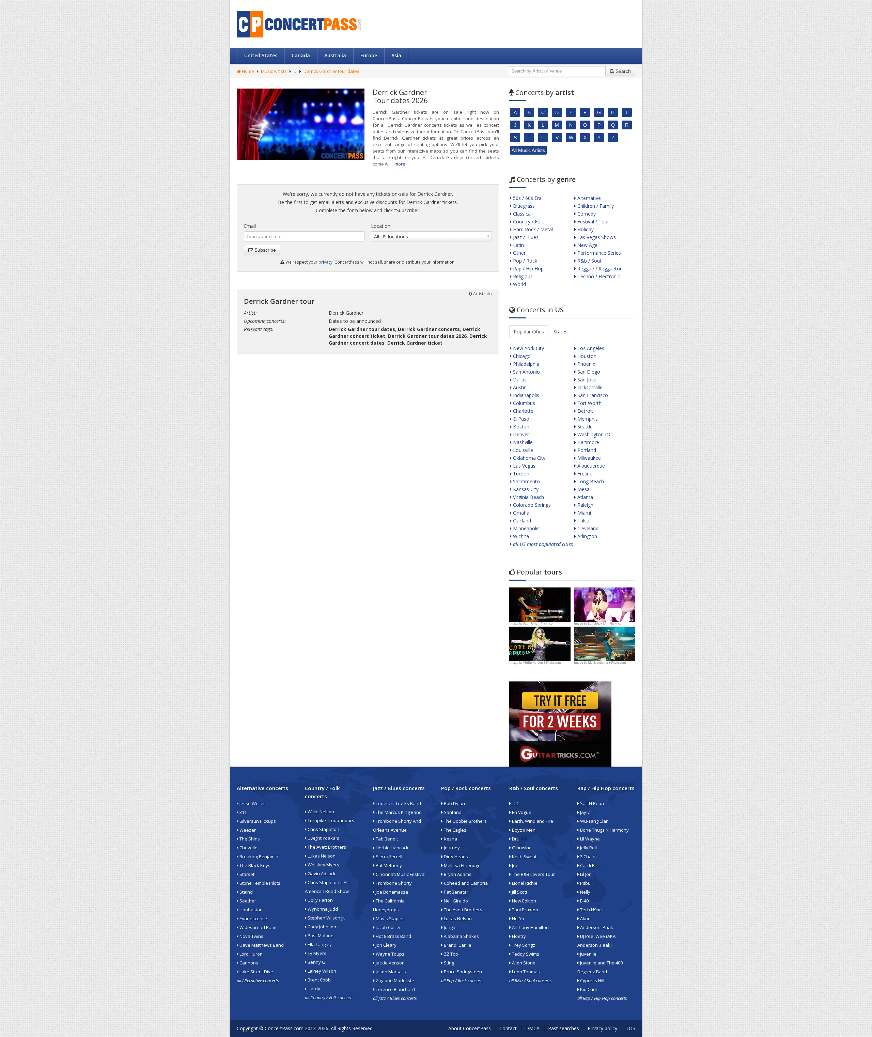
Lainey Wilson (321, 971)
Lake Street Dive (255, 972)
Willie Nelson (320, 811)
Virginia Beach (528, 497)
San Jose (586, 379)
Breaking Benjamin (258, 856)
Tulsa (582, 520)
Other (519, 253)
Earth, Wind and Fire (532, 821)
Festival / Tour (592, 221)
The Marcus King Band (398, 812)
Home (247, 71)
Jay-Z (584, 812)
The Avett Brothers (326, 847)
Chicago (521, 356)
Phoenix (585, 364)
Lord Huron (250, 954)
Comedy (586, 213)
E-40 (584, 901)
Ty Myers (316, 953)
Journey (451, 848)
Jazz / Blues (525, 237)
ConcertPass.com (284, 1028)
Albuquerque (590, 465)
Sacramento (526, 481)
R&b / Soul (588, 260)
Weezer (247, 830)
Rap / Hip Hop (528, 268)
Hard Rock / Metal (532, 229)
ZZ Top (450, 954)
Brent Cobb (319, 980)
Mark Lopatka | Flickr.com (607, 662)
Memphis (587, 418)
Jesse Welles (252, 803)
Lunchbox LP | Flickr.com (606, 623)
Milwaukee (588, 458)
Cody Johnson (321, 927)
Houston (586, 356)
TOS (630, 1028)
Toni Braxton (524, 910)
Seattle (584, 426)
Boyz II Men (523, 830)
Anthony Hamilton (530, 927)
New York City (528, 348)
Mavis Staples (390, 918)
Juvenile (587, 954)
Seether (247, 901)
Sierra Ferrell (388, 856)
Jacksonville (589, 387)
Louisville (522, 450)
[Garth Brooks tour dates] (604, 643)
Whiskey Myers (323, 865)
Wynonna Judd (322, 909)
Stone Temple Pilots (259, 883)
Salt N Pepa (591, 803)
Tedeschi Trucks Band (398, 803)
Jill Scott (519, 892)
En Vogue (521, 812)
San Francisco (592, 395)
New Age (586, 245)
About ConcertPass (469, 1028)
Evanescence (252, 918)
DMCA (532, 1028)
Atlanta (584, 497)
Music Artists (274, 71)
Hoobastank (251, 910)
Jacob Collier (388, 927)
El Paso (520, 418)
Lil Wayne (589, 839)
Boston (520, 426)
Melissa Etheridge (462, 865)
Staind (245, 892)
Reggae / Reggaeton (599, 268)
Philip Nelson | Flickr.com (542, 662)
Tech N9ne (590, 910)
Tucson (520, 473)
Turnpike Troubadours (330, 820)
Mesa (583, 489)
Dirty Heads (455, 856)
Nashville (522, 442)
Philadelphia (525, 364)
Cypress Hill (591, 980)
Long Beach (590, 481)
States (560, 331)
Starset (246, 874)
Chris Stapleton (323, 829)
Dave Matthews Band (261, 945)
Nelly (584, 892)
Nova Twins (250, 936)
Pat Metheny (388, 865)
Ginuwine (521, 848)
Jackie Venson (390, 963)
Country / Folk (528, 221)
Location (380, 226)
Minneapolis (526, 528)
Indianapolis (525, 395)
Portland (586, 450)
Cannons (248, 963)
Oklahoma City (528, 458)
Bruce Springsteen (462, 972)
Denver (520, 434)
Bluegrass (523, 206)
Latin (518, 245)
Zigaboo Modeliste (394, 980)
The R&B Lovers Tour (533, 874)
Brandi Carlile (457, 945)
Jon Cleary (385, 945)
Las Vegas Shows (596, 237)
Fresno (584, 473)
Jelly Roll (588, 848)
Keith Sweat (523, 856)
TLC (515, 803)
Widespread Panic (257, 927)
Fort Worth (589, 403)
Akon (585, 918)
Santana (452, 812)
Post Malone (320, 935)
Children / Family (595, 206)
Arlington (586, 536)
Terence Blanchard (395, 989)
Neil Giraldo (455, 901)
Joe (514, 865)
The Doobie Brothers (465, 821)
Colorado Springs (531, 505)
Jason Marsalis (390, 972)
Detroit (584, 411)
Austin (519, 387)
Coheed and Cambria (465, 883)
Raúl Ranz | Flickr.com (539, 623)
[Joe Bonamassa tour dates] (540, 604)
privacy (325, 262)
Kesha (450, 839)
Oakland (521, 520)
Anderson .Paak (596, 927)
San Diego (588, 371)
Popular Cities (529, 331)
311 (242, 812)
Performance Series (598, 253)
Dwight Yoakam (323, 838)
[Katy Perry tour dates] (604, 604)
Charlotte (522, 411)
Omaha (520, 512)
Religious (522, 276)
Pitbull (586, 883)
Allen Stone (523, 963)
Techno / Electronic (598, 276)
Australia (335, 55)
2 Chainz (588, 856)
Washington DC (594, 434)
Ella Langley (319, 944)
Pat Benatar (455, 892)
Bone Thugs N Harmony (604, 830)
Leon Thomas (525, 972)
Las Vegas (523, 465)
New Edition (523, 901)
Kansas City (525, 489)
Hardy (313, 989)
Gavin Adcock (321, 873)
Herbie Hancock (391, 848)
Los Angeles (590, 348)
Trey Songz (523, 945)
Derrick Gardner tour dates (331, 71)
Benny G (316, 962)
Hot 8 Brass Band (393, 936)
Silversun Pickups (257, 821)
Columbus (523, 403)
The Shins (249, 839)
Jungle (449, 927)
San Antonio (526, 371)
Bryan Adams (457, 874)
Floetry (518, 936)
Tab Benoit (386, 839)
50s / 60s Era (527, 198)
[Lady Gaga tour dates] (540, 643)
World (519, 284)
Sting (448, 963)
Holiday (585, 229)
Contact (508, 1028)
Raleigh (584, 505)
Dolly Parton (320, 900)
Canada (301, 55)
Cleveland (587, 528)
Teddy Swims (525, 954)
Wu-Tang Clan (594, 821)
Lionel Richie (524, 883)
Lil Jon (585, 874)
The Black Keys (254, 865)
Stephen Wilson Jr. (326, 918)
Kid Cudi (588, 989)
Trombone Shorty (393, 883)
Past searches (563, 1028)
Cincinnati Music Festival (400, 874)
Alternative (588, 198)
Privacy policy (602, 1028)
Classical (522, 213)
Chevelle (248, 848)
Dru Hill (519, 839)
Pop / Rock (524, 260)
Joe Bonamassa (391, 892)
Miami (583, 512)
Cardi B (587, 865)
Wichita (520, 536)
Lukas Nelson (321, 856)
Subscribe (264, 250)
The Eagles (454, 830)
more (399, 164)
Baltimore (587, 442)
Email (250, 226)
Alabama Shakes (461, 936)
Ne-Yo (517, 918)
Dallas (519, 379)
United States (260, 55)
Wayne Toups (389, 954)
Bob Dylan (454, 803)
